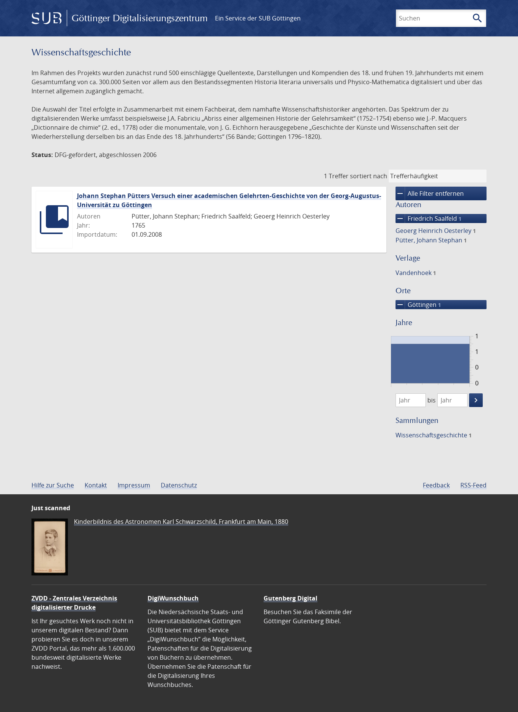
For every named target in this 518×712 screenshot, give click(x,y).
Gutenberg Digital (290, 598)
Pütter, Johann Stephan (431, 240)
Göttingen (418, 304)
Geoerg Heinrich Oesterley (436, 230)
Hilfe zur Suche (52, 485)
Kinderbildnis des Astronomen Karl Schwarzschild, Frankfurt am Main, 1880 (181, 521)
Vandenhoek (416, 273)
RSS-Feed (473, 485)
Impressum (134, 485)
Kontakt (96, 485)
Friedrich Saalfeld (428, 218)
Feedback (436, 485)
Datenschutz (179, 485)
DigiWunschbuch (173, 598)
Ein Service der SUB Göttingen (258, 18)
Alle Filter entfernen (430, 193)
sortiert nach (368, 176)
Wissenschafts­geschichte (434, 435)
